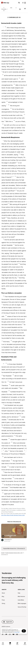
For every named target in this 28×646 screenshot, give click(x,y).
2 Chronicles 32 (3, 9)
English (3, 552)
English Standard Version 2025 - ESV (13, 552)
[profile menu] (24, 2)
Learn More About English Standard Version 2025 (13, 515)
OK (23, 630)
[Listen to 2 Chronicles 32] (20, 9)
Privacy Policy (17, 632)
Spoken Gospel (7, 541)
